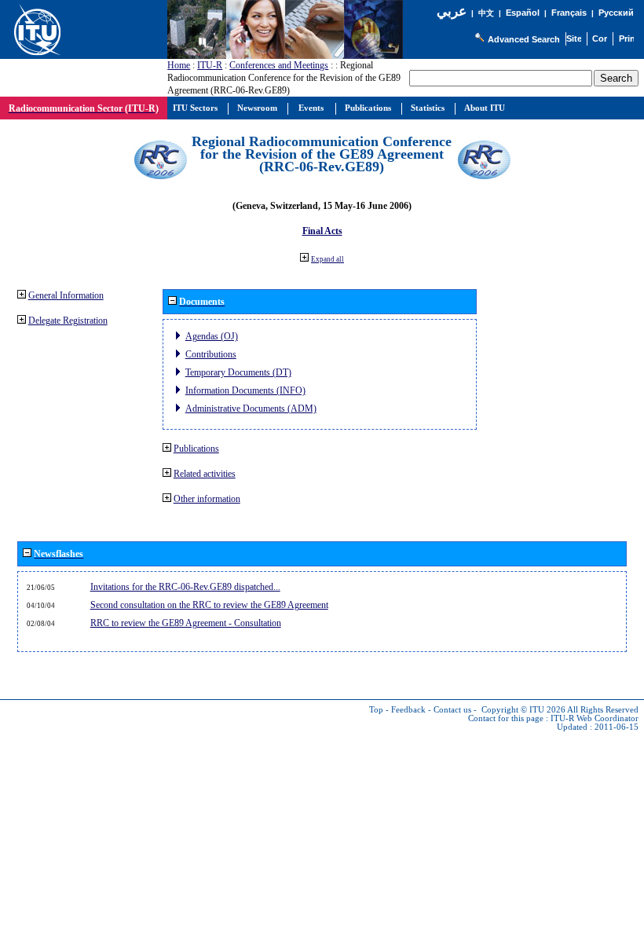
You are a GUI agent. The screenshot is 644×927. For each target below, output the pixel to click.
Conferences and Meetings (278, 65)
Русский (616, 12)
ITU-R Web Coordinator (595, 718)
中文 (486, 13)
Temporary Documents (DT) (238, 372)
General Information (66, 295)
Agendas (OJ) (211, 336)
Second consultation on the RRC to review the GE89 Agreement (209, 604)
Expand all (327, 259)
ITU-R (209, 65)
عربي (452, 11)
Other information (207, 498)
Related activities (205, 473)
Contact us (452, 709)
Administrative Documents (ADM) (251, 408)
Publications (196, 448)
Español (523, 12)
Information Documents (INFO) (245, 390)
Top (376, 709)
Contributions (210, 354)
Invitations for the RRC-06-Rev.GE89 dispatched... (185, 586)
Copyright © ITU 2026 (523, 709)
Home (178, 65)
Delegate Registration (68, 320)
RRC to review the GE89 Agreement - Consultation (185, 622)
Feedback (408, 709)
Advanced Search (524, 39)
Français (569, 12)
